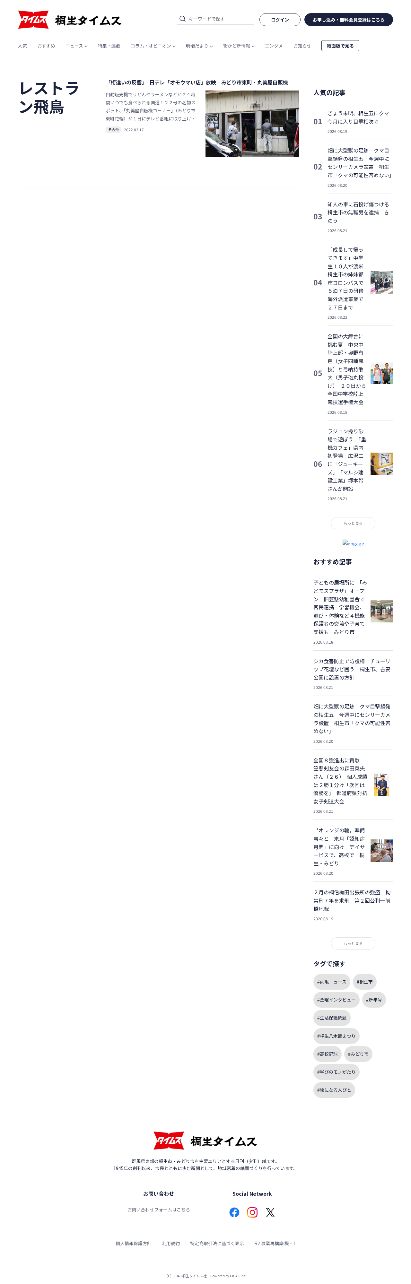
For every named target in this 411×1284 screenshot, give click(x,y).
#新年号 (374, 999)
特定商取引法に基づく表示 (217, 1243)
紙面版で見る (340, 45)
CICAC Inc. (238, 1275)
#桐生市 (365, 981)
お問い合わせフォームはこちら (158, 1209)
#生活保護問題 (332, 1017)
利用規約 (171, 1243)
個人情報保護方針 (134, 1243)
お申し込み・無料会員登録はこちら (349, 19)
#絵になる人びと (334, 1090)
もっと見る (353, 523)
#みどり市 (358, 1054)
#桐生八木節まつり (336, 1036)
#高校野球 (327, 1054)
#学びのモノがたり (336, 1072)
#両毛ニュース (331, 981)
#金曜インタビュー (336, 999)
